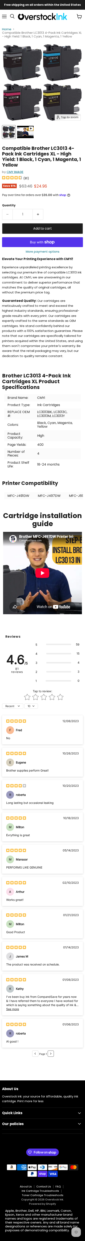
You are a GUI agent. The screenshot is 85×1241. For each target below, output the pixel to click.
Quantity (8, 205)
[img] (12, 178)
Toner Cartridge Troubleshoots (42, 1195)
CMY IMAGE (15, 172)
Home (6, 29)
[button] (57, 644)
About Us (26, 1186)
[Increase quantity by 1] (38, 214)
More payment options (42, 251)
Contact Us (43, 1186)
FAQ (58, 1186)
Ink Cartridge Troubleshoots (40, 1191)
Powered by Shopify (42, 1204)
